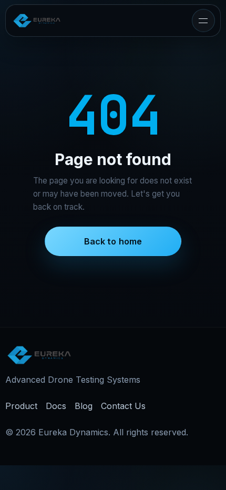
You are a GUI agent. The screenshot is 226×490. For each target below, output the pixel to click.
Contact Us (123, 406)
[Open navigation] (203, 20)
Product (21, 406)
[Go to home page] (37, 20)
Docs (56, 406)
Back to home (113, 241)
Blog (84, 406)
